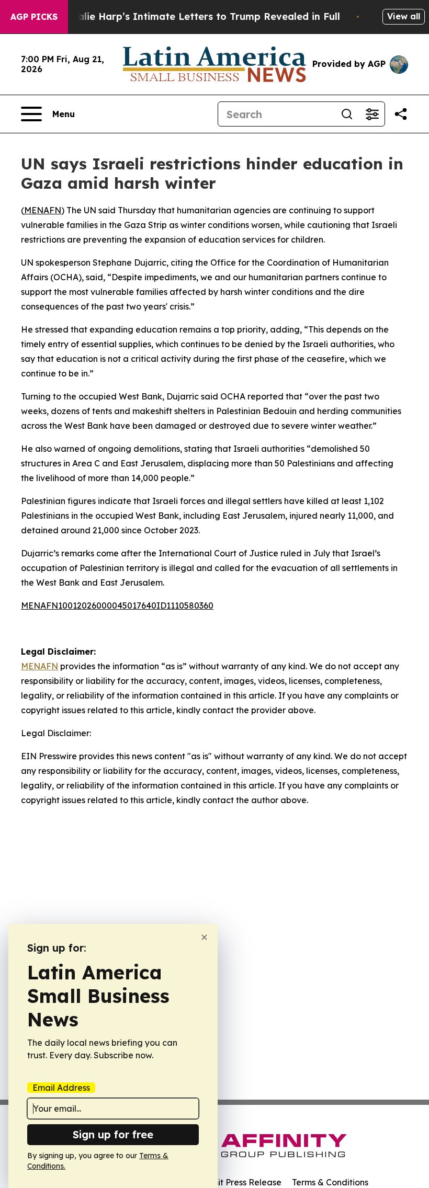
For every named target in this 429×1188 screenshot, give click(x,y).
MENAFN (42, 210)
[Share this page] (400, 114)
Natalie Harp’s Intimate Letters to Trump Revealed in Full (200, 16)
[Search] (346, 114)
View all (403, 16)
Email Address (61, 1087)
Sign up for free (113, 1134)
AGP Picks (34, 17)
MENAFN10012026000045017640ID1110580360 (117, 605)
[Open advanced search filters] (372, 114)
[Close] (204, 937)
